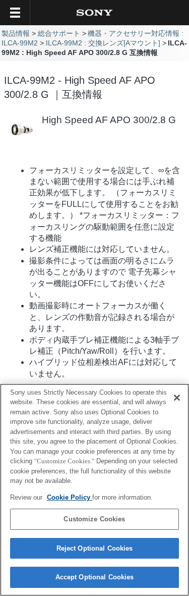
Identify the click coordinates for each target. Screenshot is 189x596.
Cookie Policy (69, 497)
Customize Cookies (94, 519)
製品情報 (16, 33)
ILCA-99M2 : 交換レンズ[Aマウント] (103, 43)
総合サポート (59, 33)
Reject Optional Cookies (94, 548)
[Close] (177, 398)
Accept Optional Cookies (94, 577)
